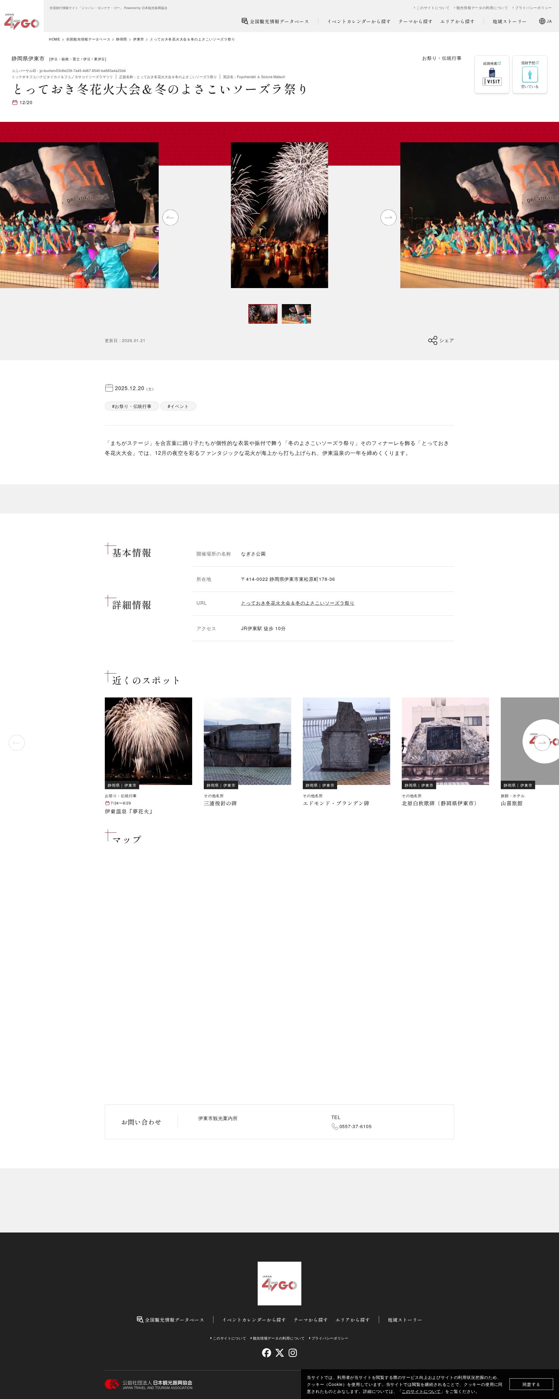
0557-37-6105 (355, 1126)
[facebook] (266, 1353)
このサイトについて (421, 1391)
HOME (54, 39)
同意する (531, 1384)
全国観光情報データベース (279, 21)
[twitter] (280, 1353)
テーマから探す (415, 21)
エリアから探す (457, 21)
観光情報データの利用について (482, 7)
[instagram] (292, 1353)
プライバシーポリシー (533, 7)
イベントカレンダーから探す (359, 21)
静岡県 (121, 39)
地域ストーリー (510, 21)
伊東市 (138, 39)
